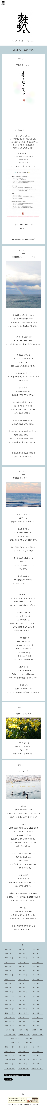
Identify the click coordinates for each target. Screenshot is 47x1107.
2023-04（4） (24, 1004)
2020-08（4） (38, 1051)
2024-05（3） (10, 988)
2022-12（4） (38, 1009)
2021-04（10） (31, 1038)
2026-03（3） (38, 954)
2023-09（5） (38, 996)
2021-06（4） (38, 1034)
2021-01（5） (10, 1047)
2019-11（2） (38, 1064)
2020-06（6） (24, 1055)
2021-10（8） (23, 1030)
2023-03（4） (38, 1004)
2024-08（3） (10, 983)
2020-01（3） (10, 1064)
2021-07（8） (24, 1034)
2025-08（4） (10, 966)
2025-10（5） (24, 962)
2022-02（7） (10, 1026)
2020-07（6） (10, 1055)
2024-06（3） (38, 983)
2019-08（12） (37, 1068)
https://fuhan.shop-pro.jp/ (23, 239)
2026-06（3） (38, 949)
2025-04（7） (24, 970)
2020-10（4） (10, 1051)
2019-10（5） (10, 1068)
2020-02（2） (38, 1060)
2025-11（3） (10, 962)
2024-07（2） (24, 983)
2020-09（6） (24, 1051)
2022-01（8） (24, 1026)
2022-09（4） (38, 1013)
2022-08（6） (10, 1017)
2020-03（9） (24, 1060)
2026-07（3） (24, 949)
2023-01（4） (24, 1009)
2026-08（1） (10, 949)
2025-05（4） (10, 970)
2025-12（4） (38, 958)
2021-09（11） (37, 1030)
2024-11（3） (10, 979)
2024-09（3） (38, 979)
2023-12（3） (38, 992)
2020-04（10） (10, 1060)
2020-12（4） (24, 1047)
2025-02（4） (10, 975)
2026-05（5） (10, 954)
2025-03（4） (38, 970)
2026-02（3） (10, 958)
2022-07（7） (24, 1017)
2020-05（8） (38, 1055)
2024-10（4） (24, 979)
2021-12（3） (38, 1026)
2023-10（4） (24, 996)
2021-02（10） (31, 1043)
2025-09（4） (38, 962)
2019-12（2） (24, 1064)
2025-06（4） (38, 966)
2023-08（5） (10, 1000)
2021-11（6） (10, 1030)
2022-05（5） (10, 1021)
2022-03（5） (38, 1021)
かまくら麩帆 (18, 1104)
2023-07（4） (24, 1000)
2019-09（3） (23, 1068)
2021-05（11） (16, 1038)
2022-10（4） (24, 1013)
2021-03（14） (16, 1043)
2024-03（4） (38, 988)
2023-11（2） (10, 996)
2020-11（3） (38, 1047)
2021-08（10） (10, 1034)
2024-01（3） (24, 992)
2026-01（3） (24, 958)
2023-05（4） (10, 1004)
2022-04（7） (24, 1021)
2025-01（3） (24, 975)
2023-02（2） (10, 1009)
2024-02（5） (10, 992)
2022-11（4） (10, 1013)
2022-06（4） (38, 1017)
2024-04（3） (24, 988)
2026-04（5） (24, 954)
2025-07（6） (24, 966)
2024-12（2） (38, 975)
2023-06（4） (38, 1000)
